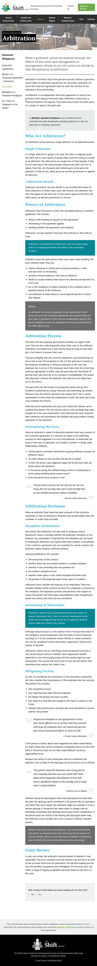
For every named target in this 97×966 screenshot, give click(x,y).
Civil (81, 19)
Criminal (91, 19)
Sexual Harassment (8, 19)
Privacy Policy (40, 960)
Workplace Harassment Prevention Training (46, 7)
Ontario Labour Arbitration (76, 736)
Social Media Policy (54, 960)
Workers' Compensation (68, 19)
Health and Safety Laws (26, 19)
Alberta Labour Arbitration (76, 498)
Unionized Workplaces (11, 33)
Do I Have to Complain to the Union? (9, 104)
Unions (41, 19)
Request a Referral (84, 7)
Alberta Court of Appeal (77, 791)
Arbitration (7, 86)
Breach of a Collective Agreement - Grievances (12, 78)
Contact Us (70, 7)
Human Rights (52, 19)
